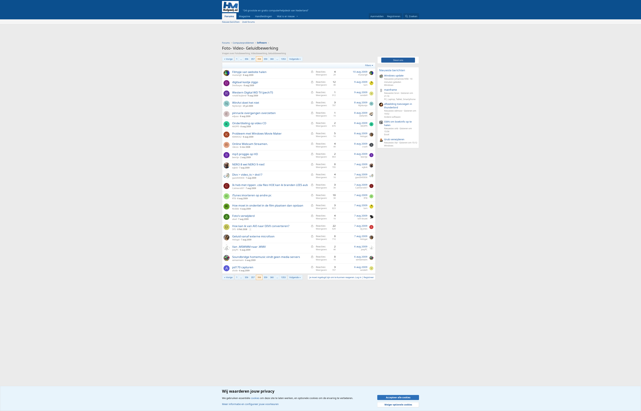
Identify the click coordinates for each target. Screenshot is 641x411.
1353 (283, 58)
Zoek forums (248, 21)
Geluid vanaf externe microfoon (253, 236)
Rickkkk (235, 208)
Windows (388, 84)
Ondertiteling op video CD (249, 123)
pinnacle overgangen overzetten (254, 113)
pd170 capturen (242, 267)
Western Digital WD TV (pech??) (252, 92)
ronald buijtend (239, 95)
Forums (229, 16)
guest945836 (238, 177)
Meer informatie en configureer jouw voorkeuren (250, 404)
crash (364, 146)
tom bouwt (362, 218)
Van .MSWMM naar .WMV (249, 247)
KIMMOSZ (237, 136)
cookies (255, 398)
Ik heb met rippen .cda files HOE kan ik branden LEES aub (270, 185)
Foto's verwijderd (243, 216)
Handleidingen (263, 16)
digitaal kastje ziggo (245, 82)
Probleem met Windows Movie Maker (257, 133)
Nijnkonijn (236, 106)
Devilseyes (237, 85)
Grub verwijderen (394, 139)
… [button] (241, 58)
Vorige (229, 58)
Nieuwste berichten (392, 70)
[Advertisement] (283, 33)
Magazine (244, 16)
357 (253, 58)
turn (365, 84)
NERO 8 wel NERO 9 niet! (248, 164)
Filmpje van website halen (249, 72)
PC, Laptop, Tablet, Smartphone (399, 99)
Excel (386, 134)
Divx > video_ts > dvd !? (247, 174)
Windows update (393, 75)
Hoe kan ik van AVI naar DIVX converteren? (260, 226)
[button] (297, 16)
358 (259, 58)
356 (246, 58)
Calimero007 (238, 188)
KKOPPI (235, 126)
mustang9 (237, 75)
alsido (235, 270)
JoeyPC (235, 249)
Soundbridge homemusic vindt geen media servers (266, 257)
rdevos (235, 147)
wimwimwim (238, 260)
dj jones (363, 228)
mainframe (390, 89)
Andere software (392, 116)
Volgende (294, 58)
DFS (234, 229)
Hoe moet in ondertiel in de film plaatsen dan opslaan (267, 205)
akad (234, 219)
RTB (234, 198)
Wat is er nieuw (286, 16)
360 (272, 58)
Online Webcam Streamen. (250, 144)
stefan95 (363, 115)
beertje (235, 157)
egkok (235, 167)
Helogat (363, 136)
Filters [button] (368, 65)
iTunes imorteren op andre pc (251, 195)
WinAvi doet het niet (245, 103)
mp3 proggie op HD (245, 154)
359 (265, 58)
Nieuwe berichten (231, 21)
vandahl (363, 95)
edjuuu (235, 116)
